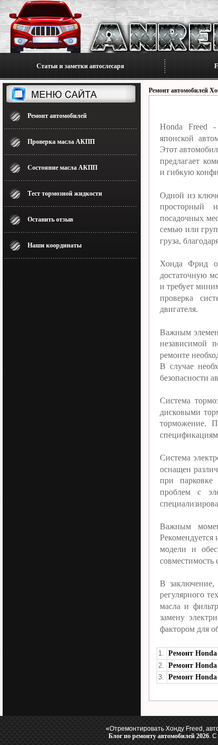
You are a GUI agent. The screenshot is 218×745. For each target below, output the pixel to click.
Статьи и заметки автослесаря (80, 66)
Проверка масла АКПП (61, 141)
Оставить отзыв (50, 219)
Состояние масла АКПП (62, 167)
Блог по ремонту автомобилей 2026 (158, 736)
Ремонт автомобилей (57, 115)
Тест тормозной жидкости (65, 193)
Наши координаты (54, 245)
